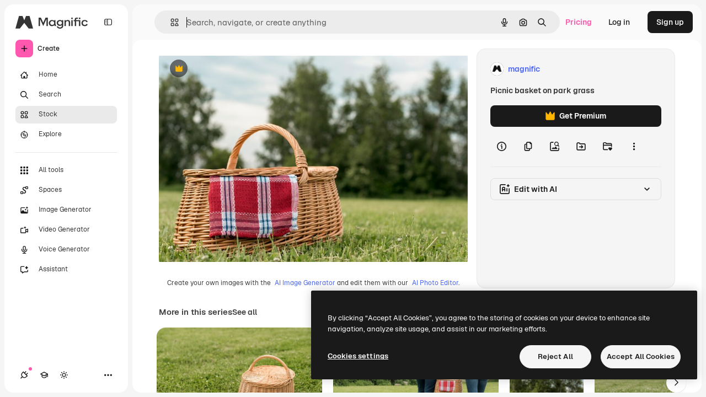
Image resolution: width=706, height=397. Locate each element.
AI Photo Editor (435, 282)
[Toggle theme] (64, 375)
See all (244, 312)
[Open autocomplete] (170, 22)
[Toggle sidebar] (108, 22)
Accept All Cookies (641, 356)
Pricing (578, 22)
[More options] (634, 147)
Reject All (555, 356)
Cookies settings (358, 356)
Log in (619, 22)
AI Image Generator (305, 282)
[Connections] (24, 375)
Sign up (670, 22)
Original (229, 69)
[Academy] (44, 375)
